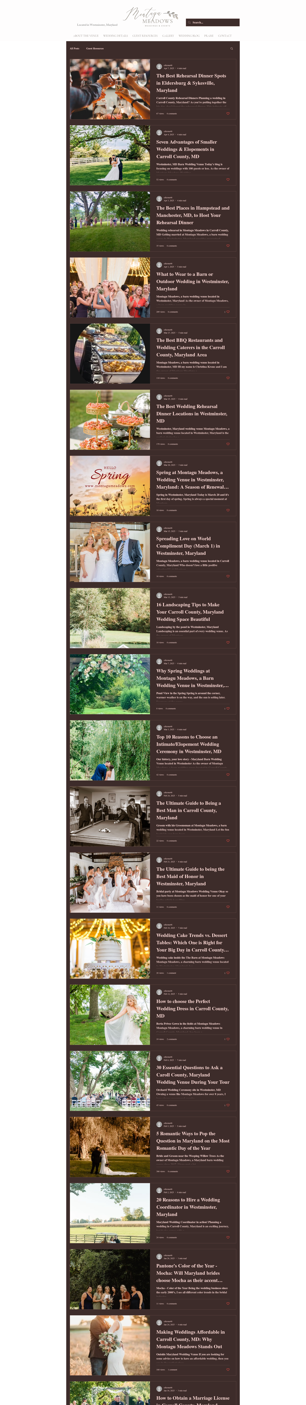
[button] (115, 35)
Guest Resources (95, 48)
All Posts (74, 48)
